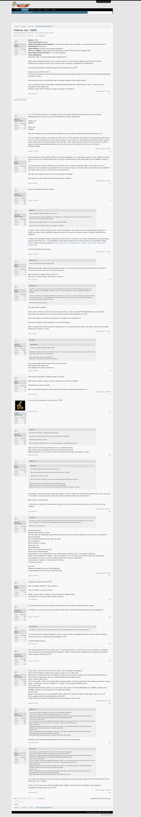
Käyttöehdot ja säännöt (106, 814)
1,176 (24, 419)
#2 (110, 151)
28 (25, 619)
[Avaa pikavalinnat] (109, 26)
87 (25, 50)
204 (25, 616)
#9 (110, 394)
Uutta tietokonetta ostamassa (26, 32)
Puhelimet (54, 9)
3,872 (24, 200)
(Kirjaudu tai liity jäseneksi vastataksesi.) (101, 798)
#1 (110, 93)
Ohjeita (99, 812)
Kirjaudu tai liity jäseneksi (103, 1)
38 (25, 128)
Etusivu (18, 9)
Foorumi (25, 9)
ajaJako (16, 194)
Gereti (16, 714)
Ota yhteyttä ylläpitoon (91, 812)
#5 (110, 254)
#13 (110, 575)
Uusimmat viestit (27, 12)
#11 (110, 455)
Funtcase (17, 610)
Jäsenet (32, 9)
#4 (110, 200)
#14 (110, 599)
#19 (110, 742)
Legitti (16, 413)
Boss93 (16, 119)
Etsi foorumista (17, 12)
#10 (110, 411)
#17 (110, 661)
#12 (110, 511)
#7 (110, 333)
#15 (110, 616)
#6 (110, 279)
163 (25, 723)
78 (25, 422)
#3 (110, 183)
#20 (110, 792)
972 (25, 125)
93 (25, 203)
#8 (110, 370)
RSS (111, 812)
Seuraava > (42, 35)
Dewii (46, 32)
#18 (110, 703)
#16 (110, 643)
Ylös (108, 812)
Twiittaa (16, 804)
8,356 (24, 720)
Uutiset (39, 9)
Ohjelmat (46, 9)
